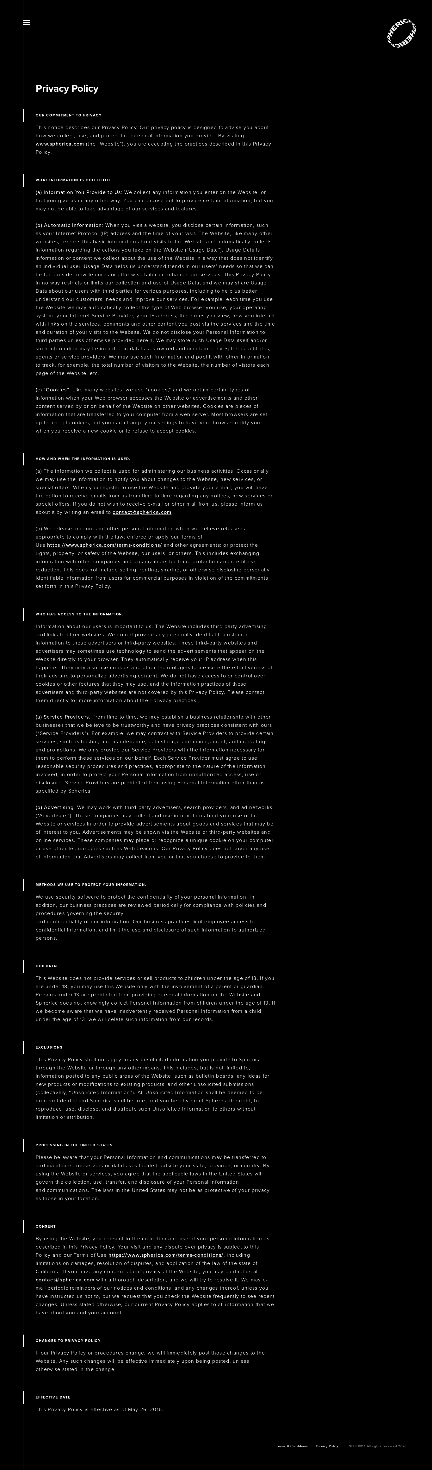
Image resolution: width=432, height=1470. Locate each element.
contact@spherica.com (142, 512)
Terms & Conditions (292, 1446)
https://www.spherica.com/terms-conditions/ (104, 545)
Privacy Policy (327, 1446)
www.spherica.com (60, 144)
